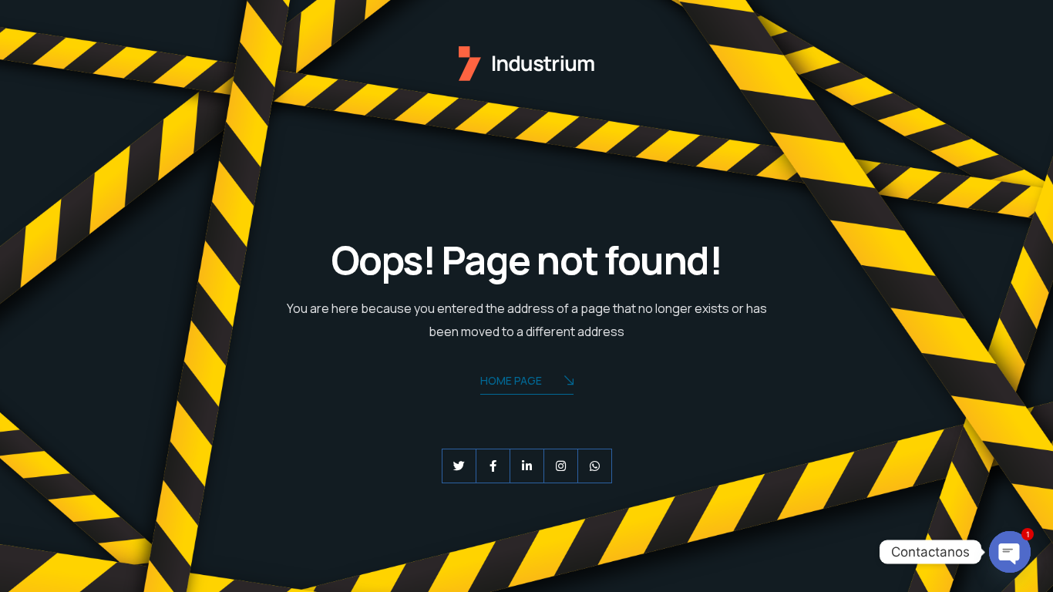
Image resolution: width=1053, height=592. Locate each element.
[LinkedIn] (526, 466)
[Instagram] (560, 466)
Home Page (511, 380)
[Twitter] (459, 466)
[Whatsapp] (594, 466)
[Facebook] (493, 466)
